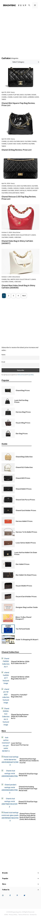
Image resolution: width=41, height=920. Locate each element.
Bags (22, 94)
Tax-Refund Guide (23, 629)
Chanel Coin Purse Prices (25, 500)
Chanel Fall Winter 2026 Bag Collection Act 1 (20, 678)
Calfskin (27, 94)
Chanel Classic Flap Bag (11, 94)
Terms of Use (21, 374)
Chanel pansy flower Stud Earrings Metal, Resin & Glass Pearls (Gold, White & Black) (28, 816)
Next (24, 296)
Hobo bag (17, 237)
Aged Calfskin (15, 141)
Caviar (33, 94)
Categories (14, 58)
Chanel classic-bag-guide (17, 97)
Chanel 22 (5, 141)
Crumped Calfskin (27, 143)
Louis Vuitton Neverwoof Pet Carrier (20, 744)
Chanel (4, 97)
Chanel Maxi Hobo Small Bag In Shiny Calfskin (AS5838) (18, 286)
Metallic (23, 190)
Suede (36, 97)
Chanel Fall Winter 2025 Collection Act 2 (17, 235)
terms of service (23, 914)
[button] (29, 5)
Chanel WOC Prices (23, 478)
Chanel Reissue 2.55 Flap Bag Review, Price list (19, 198)
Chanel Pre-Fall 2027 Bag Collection (19, 696)
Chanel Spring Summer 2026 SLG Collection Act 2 (20, 716)
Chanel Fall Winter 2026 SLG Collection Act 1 (20, 662)
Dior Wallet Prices (22, 564)
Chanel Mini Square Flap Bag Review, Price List (18, 104)
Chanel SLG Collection (24, 467)
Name (3, 354)
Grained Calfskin (8, 190)
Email (3, 362)
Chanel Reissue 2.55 (9, 186)
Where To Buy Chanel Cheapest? (23, 618)
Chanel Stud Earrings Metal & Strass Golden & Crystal (29, 761)
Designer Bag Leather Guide (27, 607)
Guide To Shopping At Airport (27, 640)
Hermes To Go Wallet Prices (26, 532)
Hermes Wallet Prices (24, 521)
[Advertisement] (20, 32)
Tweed (4, 99)
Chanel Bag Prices (23, 390)
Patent (29, 190)
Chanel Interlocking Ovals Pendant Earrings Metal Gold (28, 788)
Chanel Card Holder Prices (26, 510)
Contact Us (33, 914)
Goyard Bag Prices (23, 423)
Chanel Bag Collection (24, 457)
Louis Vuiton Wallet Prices (26, 543)
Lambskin (30, 97)
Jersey (17, 190)
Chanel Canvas (13, 188)
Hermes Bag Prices (23, 412)
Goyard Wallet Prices (24, 586)
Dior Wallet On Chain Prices (26, 575)
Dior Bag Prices (22, 434)
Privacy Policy (30, 374)
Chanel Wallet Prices (24, 489)
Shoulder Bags (13, 193)
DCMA (6, 914)
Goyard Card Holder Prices (26, 597)
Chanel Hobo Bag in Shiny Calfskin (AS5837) (17, 242)
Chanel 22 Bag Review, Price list (17, 150)
